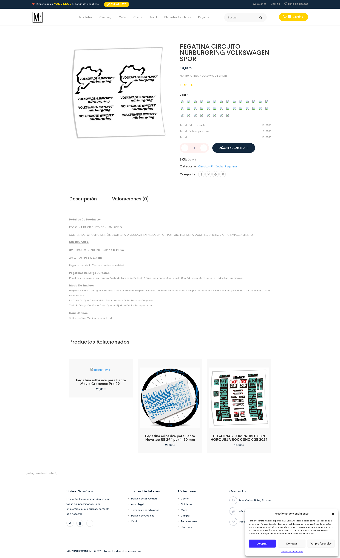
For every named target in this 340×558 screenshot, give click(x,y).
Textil (153, 17)
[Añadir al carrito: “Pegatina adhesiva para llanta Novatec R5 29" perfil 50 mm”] (170, 424)
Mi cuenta (259, 3)
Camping (105, 17)
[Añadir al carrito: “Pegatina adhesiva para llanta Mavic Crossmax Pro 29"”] (101, 368)
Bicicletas (85, 17)
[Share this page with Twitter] (208, 174)
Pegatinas (231, 166)
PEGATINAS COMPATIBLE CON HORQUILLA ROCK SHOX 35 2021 (239, 438)
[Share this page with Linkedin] (222, 174)
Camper (185, 515)
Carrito (275, 3)
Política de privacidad (292, 551)
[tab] (90, 199)
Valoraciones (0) (130, 199)
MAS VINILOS (62, 3)
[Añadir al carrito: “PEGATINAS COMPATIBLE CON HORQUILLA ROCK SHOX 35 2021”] (239, 424)
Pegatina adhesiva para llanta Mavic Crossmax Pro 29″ (101, 382)
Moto (122, 17)
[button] (333, 513)
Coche (137, 17)
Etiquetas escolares (177, 17)
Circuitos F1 (205, 166)
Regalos (203, 17)
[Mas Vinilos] (37, 17)
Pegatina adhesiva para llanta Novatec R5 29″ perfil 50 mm (170, 438)
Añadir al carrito (232, 148)
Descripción (83, 199)
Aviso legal (137, 504)
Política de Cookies (142, 515)
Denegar (291, 543)
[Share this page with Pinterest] (215, 174)
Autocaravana (189, 521)
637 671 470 (118, 4)
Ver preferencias (321, 543)
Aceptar (262, 543)
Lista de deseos (298, 3)
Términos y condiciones (145, 510)
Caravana (186, 527)
